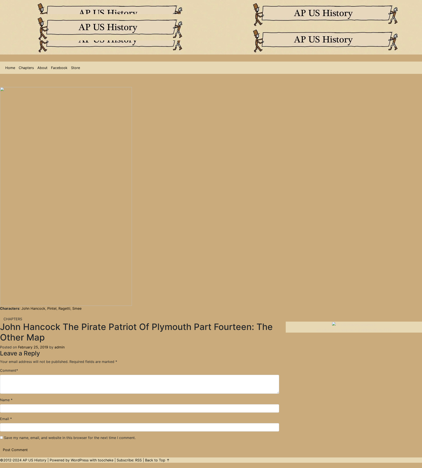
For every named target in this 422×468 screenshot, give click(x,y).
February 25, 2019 (33, 347)
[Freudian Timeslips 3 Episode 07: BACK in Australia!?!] (17, 313)
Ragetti (64, 308)
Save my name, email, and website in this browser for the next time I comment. (70, 437)
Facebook (59, 68)
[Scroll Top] (2, 465)
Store (75, 68)
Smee (77, 308)
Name (5, 400)
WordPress (80, 460)
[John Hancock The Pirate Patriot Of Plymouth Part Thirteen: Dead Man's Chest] (5, 313)
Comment (8, 370)
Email (4, 419)
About (42, 68)
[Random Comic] (9, 313)
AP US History (34, 460)
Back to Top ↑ (157, 460)
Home (10, 68)
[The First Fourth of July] (2, 313)
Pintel (51, 308)
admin (60, 347)
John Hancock (33, 308)
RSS (138, 460)
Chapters (26, 68)
